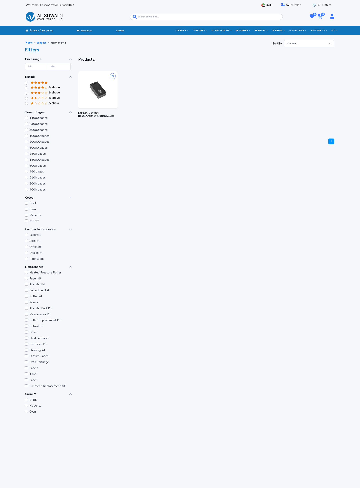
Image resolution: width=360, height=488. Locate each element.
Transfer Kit (37, 284)
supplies (41, 42)
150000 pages (39, 160)
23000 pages (38, 124)
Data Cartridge (39, 362)
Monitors (242, 30)
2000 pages (37, 183)
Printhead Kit (38, 344)
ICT (334, 30)
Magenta (35, 215)
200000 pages (39, 142)
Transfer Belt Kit (40, 308)
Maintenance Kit (40, 314)
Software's (317, 30)
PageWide (36, 259)
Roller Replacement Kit (45, 320)
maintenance (58, 42)
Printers (260, 30)
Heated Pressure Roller (45, 272)
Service (120, 30)
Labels (33, 368)
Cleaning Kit (37, 350)
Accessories (296, 30)
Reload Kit (36, 326)
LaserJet (35, 235)
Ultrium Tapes (39, 356)
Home (29, 42)
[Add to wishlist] (113, 76)
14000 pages (38, 118)
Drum (33, 332)
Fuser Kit (35, 278)
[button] (312, 16)
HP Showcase (84, 30)
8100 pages (37, 177)
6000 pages (37, 166)
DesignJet (36, 253)
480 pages (36, 171)
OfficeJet (35, 247)
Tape (32, 374)
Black (33, 203)
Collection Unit (39, 290)
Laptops (181, 30)
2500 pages (37, 154)
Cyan (32, 209)
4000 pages (37, 189)
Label (33, 380)
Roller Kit (35, 296)
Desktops (199, 30)
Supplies (277, 30)
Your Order (293, 5)
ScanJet (34, 241)
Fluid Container (39, 338)
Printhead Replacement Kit (47, 386)
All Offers (324, 5)
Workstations (220, 30)
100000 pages (39, 136)
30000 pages (38, 130)
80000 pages (38, 148)
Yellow (34, 221)
